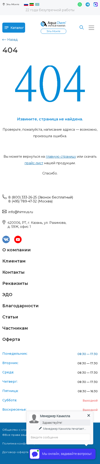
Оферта (11, 339)
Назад (12, 40)
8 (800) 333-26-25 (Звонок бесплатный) (40, 197)
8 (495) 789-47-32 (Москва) (30, 201)
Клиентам (14, 261)
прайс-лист (34, 163)
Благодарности (20, 305)
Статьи (10, 317)
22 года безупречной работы (50, 10)
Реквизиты (15, 283)
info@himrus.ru (20, 212)
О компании (16, 249)
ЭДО (7, 294)
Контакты (13, 272)
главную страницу (61, 156)
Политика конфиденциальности (26, 443)
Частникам (15, 328)
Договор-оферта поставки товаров (29, 452)
